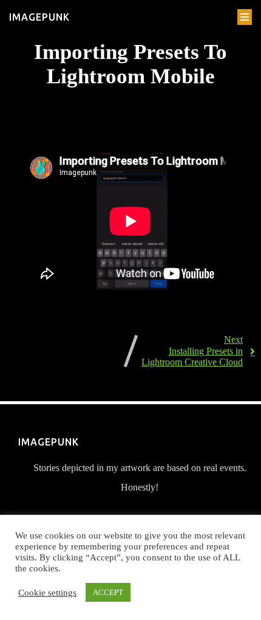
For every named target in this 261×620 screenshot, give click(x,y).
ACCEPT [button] (108, 592)
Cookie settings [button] (47, 593)
